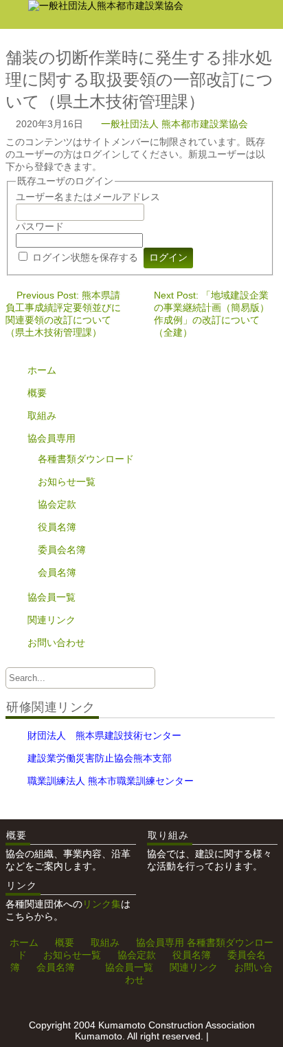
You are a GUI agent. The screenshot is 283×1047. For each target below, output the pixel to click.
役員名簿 (57, 526)
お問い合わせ (56, 642)
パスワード (40, 226)
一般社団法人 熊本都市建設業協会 (174, 123)
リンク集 (101, 903)
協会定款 (57, 504)
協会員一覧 (51, 597)
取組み (41, 415)
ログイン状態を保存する (85, 257)
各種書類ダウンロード (86, 458)
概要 (37, 392)
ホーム (41, 370)
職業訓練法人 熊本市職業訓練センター (110, 780)
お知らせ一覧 (66, 481)
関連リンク (51, 619)
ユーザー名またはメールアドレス (88, 196)
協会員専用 (51, 438)
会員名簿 (57, 572)
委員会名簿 (62, 549)
